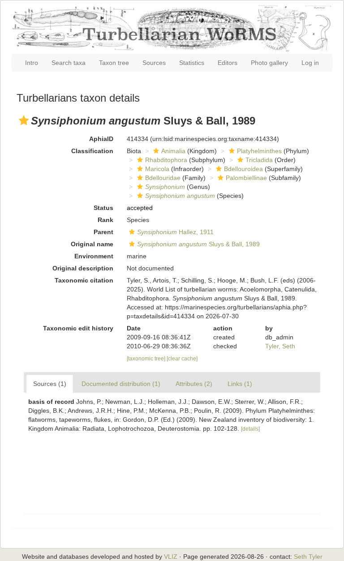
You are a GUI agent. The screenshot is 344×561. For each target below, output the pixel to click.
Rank (105, 219)
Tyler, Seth (280, 346)
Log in (310, 62)
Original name (92, 244)
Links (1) (240, 383)
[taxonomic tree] (147, 358)
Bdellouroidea (243, 168)
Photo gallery (269, 62)
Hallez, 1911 (175, 232)
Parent (103, 232)
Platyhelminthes (259, 150)
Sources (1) (49, 383)
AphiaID (101, 138)
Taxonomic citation (84, 280)
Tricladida (259, 159)
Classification (92, 150)
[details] (250, 429)
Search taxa (69, 62)
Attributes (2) (194, 383)
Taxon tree (114, 62)
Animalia (173, 150)
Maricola (157, 168)
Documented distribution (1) (121, 383)
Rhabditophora (166, 159)
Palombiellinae (246, 177)
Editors (227, 62)
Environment (93, 256)
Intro (31, 62)
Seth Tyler (308, 556)
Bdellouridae (163, 177)
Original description (82, 268)
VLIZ (170, 556)
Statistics (191, 62)
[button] (24, 120)
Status (103, 207)
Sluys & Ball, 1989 (198, 244)
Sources (154, 62)
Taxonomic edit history (78, 328)
